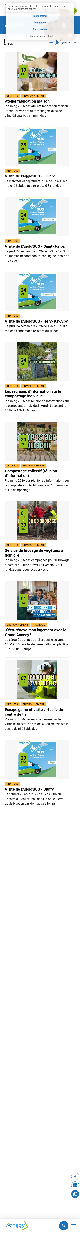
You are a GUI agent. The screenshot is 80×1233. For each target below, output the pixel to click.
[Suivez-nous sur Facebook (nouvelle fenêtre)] (75, 1176)
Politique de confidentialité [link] (40, 36)
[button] (27, 101)
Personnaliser (40, 29)
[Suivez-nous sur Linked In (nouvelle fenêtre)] (75, 1185)
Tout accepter (40, 16)
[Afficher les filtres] (74, 42)
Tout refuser (40, 22)
